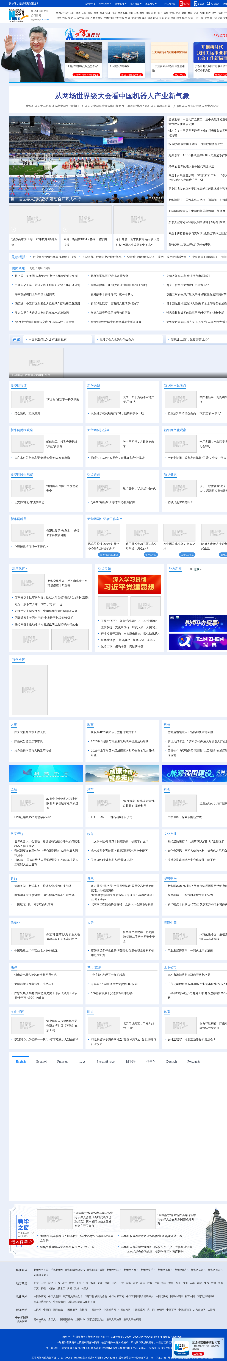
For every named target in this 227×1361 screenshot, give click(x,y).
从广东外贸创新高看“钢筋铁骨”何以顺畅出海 (42, 458)
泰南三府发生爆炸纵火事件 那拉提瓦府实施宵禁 (196, 294)
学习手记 (180, 75)
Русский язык (106, 1061)
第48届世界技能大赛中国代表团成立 (191, 166)
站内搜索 (215, 3)
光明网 (160, 1309)
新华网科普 (19, 518)
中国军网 (171, 1309)
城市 (144, 17)
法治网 (211, 1309)
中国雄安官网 (116, 1296)
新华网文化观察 (175, 430)
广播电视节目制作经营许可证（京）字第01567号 (143, 1357)
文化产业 (170, 833)
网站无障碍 (169, 3)
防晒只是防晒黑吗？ (180, 502)
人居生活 (79, 17)
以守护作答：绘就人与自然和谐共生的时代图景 (59, 597)
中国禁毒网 (59, 1301)
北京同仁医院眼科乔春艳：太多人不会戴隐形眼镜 (122, 904)
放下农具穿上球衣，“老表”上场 (42, 604)
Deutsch (171, 1061)
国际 (89, 13)
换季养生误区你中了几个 (138, 245)
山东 (121, 1283)
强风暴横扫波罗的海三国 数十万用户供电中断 (195, 312)
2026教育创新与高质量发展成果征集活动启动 (119, 741)
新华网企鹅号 (41, 1275)
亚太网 (208, 17)
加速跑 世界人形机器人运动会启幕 (148, 106)
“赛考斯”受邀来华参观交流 (31, 322)
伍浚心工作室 (187, 554)
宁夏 (36, 1288)
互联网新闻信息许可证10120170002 (52, 1357)
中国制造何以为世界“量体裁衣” (48, 339)
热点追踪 (93, 474)
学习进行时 (62, 13)
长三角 (85, 1288)
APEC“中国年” (148, 621)
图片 (208, 13)
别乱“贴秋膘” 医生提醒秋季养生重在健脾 (116, 322)
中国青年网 (95, 1309)
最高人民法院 (113, 1319)
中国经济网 (110, 1309)
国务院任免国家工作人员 (30, 732)
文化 (172, 13)
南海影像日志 (132, 633)
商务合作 (117, 1348)
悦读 (184, 17)
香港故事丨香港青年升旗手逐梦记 (112, 294)
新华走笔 (138, 640)
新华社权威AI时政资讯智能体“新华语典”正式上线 (151, 1236)
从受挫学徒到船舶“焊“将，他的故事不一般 (117, 413)
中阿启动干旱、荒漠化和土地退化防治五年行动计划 (47, 285)
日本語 (130, 1061)
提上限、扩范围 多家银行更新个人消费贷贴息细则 (46, 276)
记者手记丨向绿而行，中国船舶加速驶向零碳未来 (46, 611)
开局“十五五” (109, 621)
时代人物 (137, 627)
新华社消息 (108, 640)
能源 (155, 17)
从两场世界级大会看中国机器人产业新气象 (122, 95)
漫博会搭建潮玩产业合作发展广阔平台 (192, 860)
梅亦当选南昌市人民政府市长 (32, 750)
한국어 (151, 1061)
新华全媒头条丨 (57, 581)
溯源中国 (136, 17)
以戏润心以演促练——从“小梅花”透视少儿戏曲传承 (46, 1039)
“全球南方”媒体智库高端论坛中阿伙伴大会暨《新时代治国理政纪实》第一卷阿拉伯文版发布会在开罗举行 (93, 1219)
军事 (190, 13)
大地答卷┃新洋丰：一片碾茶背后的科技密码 (42, 886)
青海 (220, 1283)
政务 (214, 13)
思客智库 (123, 13)
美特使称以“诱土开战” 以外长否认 (189, 244)
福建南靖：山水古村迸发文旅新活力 (190, 895)
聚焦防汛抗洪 (151, 633)
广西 (156, 1283)
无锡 (76, 1288)
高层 (72, 13)
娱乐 (173, 17)
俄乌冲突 (120, 646)
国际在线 (58, 1309)
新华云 (142, 1348)
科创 (153, 13)
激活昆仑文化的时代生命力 (117, 339)
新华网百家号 (215, 1269)
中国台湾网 (124, 1309)
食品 (70, 17)
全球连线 (134, 13)
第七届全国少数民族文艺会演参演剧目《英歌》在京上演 (61, 1025)
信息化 (88, 17)
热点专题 (104, 568)
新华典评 (124, 640)
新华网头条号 (198, 1269)
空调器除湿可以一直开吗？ (31, 546)
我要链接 (85, 1348)
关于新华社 (90, 3)
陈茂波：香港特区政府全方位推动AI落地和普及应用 (47, 303)
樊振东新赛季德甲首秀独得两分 (110, 312)
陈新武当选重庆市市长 (28, 741)
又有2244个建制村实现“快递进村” (112, 860)
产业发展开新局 (111, 633)
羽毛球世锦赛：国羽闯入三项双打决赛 (115, 303)
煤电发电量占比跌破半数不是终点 (35, 975)
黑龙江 (61, 1288)
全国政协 (80, 1319)
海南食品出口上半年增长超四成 (35, 294)
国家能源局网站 (205, 1296)
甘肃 (213, 1283)
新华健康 (170, 474)
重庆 (170, 1283)
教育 (142, 13)
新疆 (43, 1288)
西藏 (199, 1283)
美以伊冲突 (136, 646)
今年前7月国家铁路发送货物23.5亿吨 (114, 984)
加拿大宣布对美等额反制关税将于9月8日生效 (197, 222)
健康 (184, 13)
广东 (149, 1283)
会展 (161, 17)
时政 (78, 13)
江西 (114, 1283)
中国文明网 (54, 1296)
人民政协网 (199, 1309)
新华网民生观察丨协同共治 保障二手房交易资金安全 (139, 936)
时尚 (178, 17)
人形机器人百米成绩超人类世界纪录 (196, 106)
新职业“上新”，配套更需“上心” (190, 339)
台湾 (114, 13)
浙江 (92, 1283)
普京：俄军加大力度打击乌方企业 (187, 285)
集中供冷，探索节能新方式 (185, 817)
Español (41, 1061)
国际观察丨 (22, 617)
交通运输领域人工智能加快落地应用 (190, 732)
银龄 (127, 17)
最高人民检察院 (132, 1319)
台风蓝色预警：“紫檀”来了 (193, 175)
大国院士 (152, 627)
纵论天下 (106, 646)
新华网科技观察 (98, 430)
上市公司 (218, 17)
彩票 (167, 17)
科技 (148, 13)
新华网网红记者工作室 (103, 518)
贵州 (185, 1283)
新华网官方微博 (96, 1269)
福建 (107, 1283)
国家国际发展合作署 (96, 1296)
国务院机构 (66, 1319)
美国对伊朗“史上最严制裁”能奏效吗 (51, 617)
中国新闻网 (184, 1309)
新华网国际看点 (175, 385)
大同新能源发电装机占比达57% (34, 984)
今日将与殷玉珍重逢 (61, 322)
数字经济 (98, 17)
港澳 (108, 13)
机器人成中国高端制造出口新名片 (103, 106)
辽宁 (64, 1283)
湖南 (142, 1283)
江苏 (85, 1283)
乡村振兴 (119, 17)
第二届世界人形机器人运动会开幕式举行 (46, 198)
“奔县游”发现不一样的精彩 (62, 399)
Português (193, 1061)
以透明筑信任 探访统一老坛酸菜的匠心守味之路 (44, 895)
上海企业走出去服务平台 (81, 1301)
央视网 (83, 1309)
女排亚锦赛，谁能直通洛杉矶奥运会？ (192, 1039)
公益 (190, 17)
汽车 (64, 17)
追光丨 (19, 604)
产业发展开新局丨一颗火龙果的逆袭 (190, 950)
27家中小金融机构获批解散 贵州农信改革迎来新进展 (62, 803)
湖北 (135, 1283)
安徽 (100, 1283)
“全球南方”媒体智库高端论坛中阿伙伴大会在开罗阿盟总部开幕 (176, 1219)
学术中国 (109, 17)
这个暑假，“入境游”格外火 (139, 488)
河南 (128, 1283)
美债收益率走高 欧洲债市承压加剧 (188, 276)
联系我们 (75, 1348)
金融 (59, 17)
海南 (163, 1283)
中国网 (47, 1309)
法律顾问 (107, 1348)
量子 (159, 13)
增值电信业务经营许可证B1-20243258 (94, 1357)
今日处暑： (123, 239)
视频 (202, 13)
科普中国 (190, 1296)
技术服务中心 (130, 1348)
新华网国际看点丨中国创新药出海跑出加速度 (196, 211)
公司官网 (36, 15)
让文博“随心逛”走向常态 (29, 502)
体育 (166, 13)
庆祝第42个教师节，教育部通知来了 (114, 732)
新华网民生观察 (22, 474)
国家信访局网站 (42, 1301)
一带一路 (199, 17)
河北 (50, 1283)
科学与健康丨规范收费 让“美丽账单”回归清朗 (119, 285)
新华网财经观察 (22, 430)
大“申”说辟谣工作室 (109, 554)
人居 (90, 922)
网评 (101, 13)
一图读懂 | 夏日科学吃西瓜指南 (33, 904)
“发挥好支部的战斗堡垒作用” (82, 66)
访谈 (196, 13)
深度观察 (18, 568)
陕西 (206, 1283)
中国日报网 (71, 1309)
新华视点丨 (22, 597)
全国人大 (53, 1319)
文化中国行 (122, 627)
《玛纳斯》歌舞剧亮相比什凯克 (101, 257)
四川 (178, 1283)
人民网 (37, 1309)
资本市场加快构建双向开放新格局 (189, 975)
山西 (57, 1283)
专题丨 (172, 175)
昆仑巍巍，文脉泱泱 (27, 413)
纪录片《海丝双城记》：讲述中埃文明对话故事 (157, 257)
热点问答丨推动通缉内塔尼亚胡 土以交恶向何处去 (46, 624)
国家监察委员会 (95, 1319)
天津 (43, 1283)
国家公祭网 (176, 1296)
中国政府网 (40, 1296)
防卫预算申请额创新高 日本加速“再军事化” (194, 413)
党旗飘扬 (106, 627)
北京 (36, 1283)
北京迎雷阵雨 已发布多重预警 (109, 276)
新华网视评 (19, 385)
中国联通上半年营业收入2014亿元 (36, 950)
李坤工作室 (150, 554)
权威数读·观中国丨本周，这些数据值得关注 (195, 144)
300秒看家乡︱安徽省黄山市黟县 (112, 993)
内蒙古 (51, 1288)
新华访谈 (93, 385)
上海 (78, 1283)
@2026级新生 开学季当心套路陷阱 (113, 502)
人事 (84, 13)
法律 (220, 13)
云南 (192, 1283)
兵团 (69, 1288)
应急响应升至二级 (192, 180)
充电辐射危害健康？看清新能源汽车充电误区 (119, 850)
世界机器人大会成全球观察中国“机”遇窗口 (52, 106)
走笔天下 (152, 640)
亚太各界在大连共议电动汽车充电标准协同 (42, 312)
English (21, 1061)
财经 (95, 13)
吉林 (71, 1283)
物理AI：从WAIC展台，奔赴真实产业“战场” (118, 458)
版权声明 (96, 1348)
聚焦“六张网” (128, 621)
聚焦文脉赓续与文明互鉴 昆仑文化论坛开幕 (67, 1247)
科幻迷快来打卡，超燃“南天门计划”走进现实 (196, 841)
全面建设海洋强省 (119, 66)
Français (62, 1061)
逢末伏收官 (137, 239)
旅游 (150, 17)
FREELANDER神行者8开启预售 (111, 817)
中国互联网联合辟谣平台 (140, 1296)
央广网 (151, 1309)
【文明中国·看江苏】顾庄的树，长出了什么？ (119, 841)
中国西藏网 (139, 1309)
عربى (82, 1061)
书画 (178, 13)
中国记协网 (162, 1296)
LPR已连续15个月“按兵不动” (32, 817)
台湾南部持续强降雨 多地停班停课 (54, 257)
